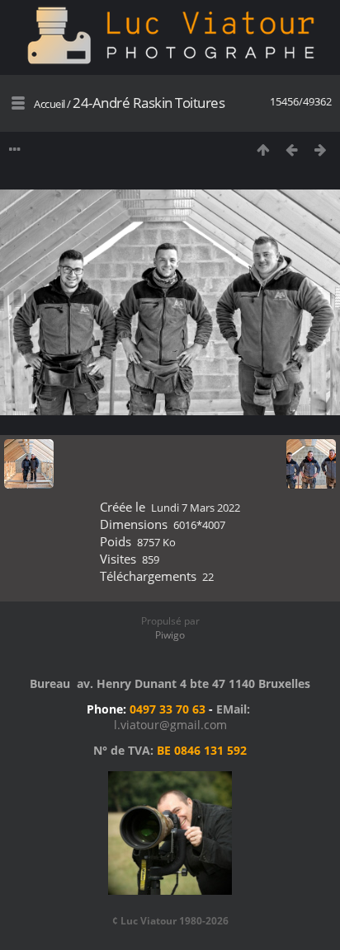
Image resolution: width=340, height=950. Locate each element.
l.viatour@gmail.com (170, 724)
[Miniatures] (262, 149)
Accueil (49, 103)
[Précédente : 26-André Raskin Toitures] (291, 149)
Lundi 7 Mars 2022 (195, 507)
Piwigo (170, 635)
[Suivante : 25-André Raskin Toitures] (320, 149)
